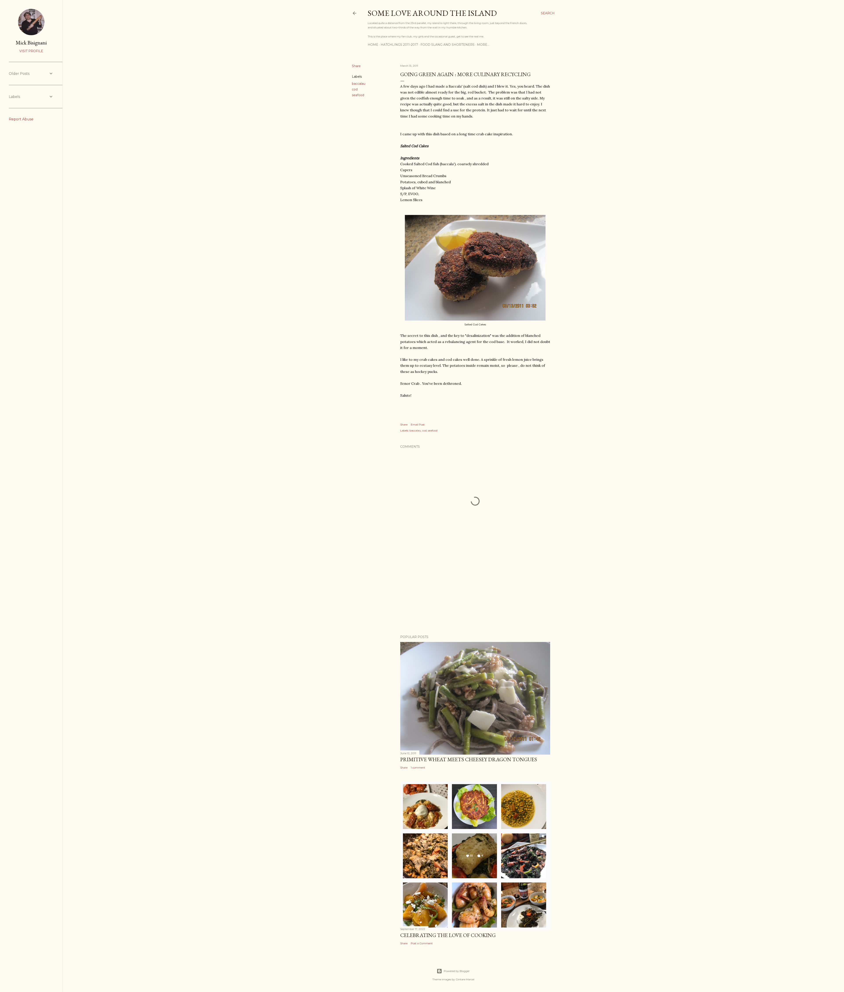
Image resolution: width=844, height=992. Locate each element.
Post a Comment (422, 943)
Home (373, 45)
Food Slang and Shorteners (447, 45)
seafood (358, 95)
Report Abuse (21, 119)
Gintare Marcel (465, 979)
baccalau (358, 84)
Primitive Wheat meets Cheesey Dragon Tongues (468, 759)
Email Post (418, 424)
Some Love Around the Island (432, 13)
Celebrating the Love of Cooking (448, 935)
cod (355, 89)
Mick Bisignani (31, 42)
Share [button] (356, 66)
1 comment (418, 767)
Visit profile (31, 51)
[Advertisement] (475, 593)
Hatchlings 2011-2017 (399, 45)
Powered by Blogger (457, 971)
